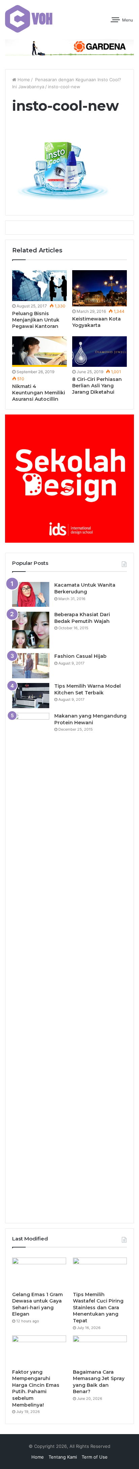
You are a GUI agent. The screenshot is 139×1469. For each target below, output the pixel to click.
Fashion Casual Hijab (80, 656)
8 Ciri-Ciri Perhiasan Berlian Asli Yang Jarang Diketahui (97, 385)
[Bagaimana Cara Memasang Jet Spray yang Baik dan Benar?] (100, 1350)
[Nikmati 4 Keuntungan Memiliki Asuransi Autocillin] (39, 351)
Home (23, 79)
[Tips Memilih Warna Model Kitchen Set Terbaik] (30, 695)
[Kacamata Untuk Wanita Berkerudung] (30, 594)
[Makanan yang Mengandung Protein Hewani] (30, 964)
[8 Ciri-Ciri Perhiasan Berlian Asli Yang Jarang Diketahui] (99, 351)
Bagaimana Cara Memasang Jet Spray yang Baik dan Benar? (98, 1382)
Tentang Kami (63, 1457)
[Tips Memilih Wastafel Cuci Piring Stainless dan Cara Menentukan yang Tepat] (100, 1273)
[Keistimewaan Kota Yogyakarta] (99, 288)
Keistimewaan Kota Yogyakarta (96, 322)
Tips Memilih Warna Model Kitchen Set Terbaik (87, 689)
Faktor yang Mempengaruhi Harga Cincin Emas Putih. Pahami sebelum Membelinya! (35, 1388)
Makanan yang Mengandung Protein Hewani (90, 719)
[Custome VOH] (28, 19)
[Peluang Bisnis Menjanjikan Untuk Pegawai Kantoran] (39, 285)
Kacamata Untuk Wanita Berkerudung (84, 588)
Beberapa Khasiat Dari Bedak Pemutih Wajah (82, 617)
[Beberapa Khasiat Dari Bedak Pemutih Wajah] (30, 629)
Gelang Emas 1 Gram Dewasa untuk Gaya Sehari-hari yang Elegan (37, 1304)
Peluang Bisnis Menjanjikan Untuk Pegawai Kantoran (35, 319)
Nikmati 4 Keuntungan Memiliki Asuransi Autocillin (38, 392)
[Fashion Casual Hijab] (30, 665)
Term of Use (95, 1457)
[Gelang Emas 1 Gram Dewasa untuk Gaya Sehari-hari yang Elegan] (39, 1273)
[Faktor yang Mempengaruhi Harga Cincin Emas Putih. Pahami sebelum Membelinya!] (39, 1350)
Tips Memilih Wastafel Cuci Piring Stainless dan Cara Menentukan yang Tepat (98, 1307)
